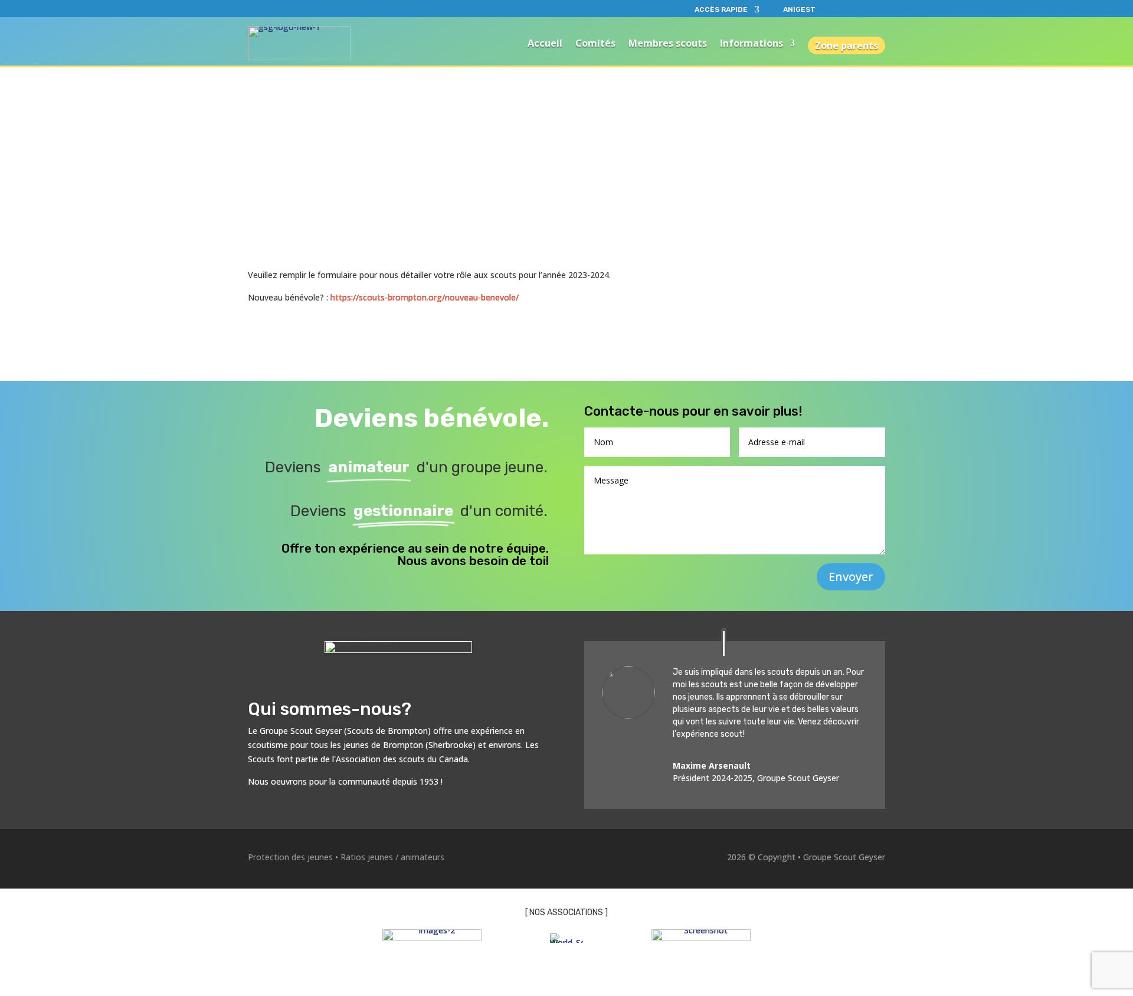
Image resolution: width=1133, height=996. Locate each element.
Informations (751, 43)
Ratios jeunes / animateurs (392, 857)
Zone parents (846, 45)
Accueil (545, 43)
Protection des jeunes (290, 857)
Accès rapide (721, 9)
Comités (595, 43)
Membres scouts (667, 43)
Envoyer (851, 576)
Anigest (799, 9)
